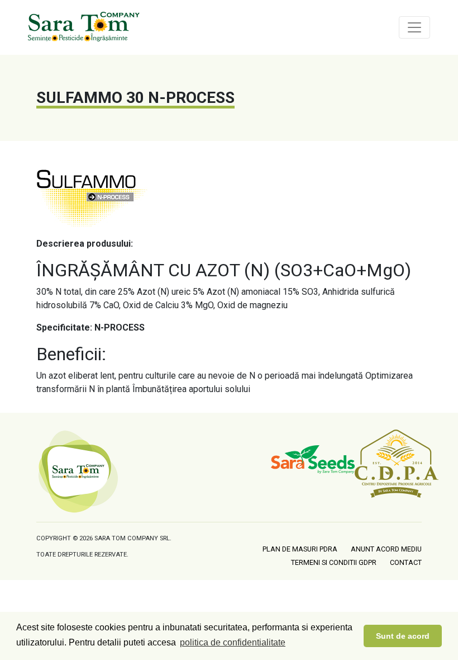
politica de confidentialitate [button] (232, 642)
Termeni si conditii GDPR (333, 562)
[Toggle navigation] (414, 27)
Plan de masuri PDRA (300, 549)
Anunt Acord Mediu (386, 549)
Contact (406, 562)
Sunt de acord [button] (403, 635)
